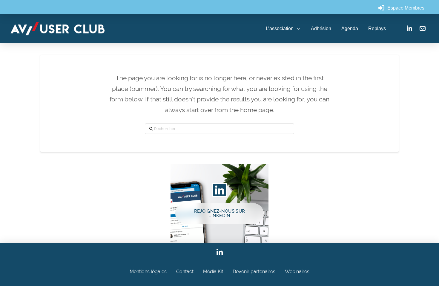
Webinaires (297, 271)
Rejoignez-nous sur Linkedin (219, 213)
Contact (185, 271)
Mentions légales (148, 271)
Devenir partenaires (254, 271)
